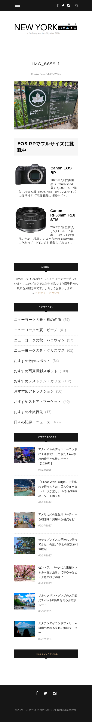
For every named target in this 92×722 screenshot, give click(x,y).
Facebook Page (46, 653)
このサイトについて (47, 293)
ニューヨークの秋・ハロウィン (39, 340)
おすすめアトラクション (34, 391)
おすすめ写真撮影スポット (36, 371)
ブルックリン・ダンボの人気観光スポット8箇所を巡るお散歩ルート (57, 600)
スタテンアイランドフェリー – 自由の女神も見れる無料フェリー (57, 627)
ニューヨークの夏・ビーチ (36, 330)
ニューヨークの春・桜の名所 (37, 320)
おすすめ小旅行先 (28, 412)
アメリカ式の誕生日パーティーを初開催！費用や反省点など (57, 517)
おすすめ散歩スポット (32, 361)
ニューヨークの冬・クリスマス (39, 350)
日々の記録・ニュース (32, 422)
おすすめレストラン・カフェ (37, 381)
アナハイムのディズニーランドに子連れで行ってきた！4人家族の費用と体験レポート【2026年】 (57, 456)
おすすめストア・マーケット (37, 402)
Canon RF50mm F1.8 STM (62, 215)
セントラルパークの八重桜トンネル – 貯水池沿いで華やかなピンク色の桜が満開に (57, 572)
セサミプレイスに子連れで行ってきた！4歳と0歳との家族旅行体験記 (58, 544)
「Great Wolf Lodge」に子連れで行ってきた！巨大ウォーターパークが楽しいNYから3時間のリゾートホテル (57, 489)
